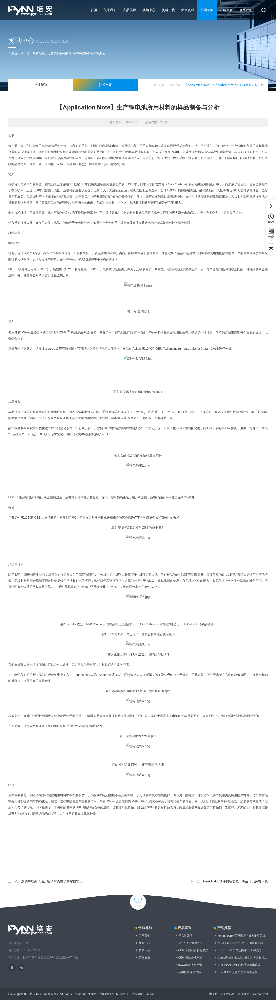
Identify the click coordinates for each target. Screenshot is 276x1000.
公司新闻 (207, 10)
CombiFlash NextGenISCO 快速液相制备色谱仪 (243, 957)
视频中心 (148, 10)
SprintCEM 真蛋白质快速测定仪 (238, 972)
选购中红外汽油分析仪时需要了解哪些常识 (52, 881)
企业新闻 (40, 85)
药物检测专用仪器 (189, 972)
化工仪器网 (227, 994)
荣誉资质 (187, 10)
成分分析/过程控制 (190, 943)
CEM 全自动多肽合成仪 (193, 950)
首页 (94, 10)
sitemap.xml (260, 994)
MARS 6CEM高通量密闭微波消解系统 (241, 935)
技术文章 (174, 85)
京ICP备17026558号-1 (113, 994)
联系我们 (245, 10)
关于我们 (110, 10)
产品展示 (129, 10)
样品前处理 (185, 935)
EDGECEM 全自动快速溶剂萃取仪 (239, 950)
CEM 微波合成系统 (190, 957)
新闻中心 (144, 943)
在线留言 (226, 10)
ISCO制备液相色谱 (190, 964)
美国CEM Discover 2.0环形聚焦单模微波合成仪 (243, 943)
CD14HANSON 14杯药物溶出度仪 (239, 964)
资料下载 (168, 10)
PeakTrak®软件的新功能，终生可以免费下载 (235, 881)
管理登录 (243, 994)
